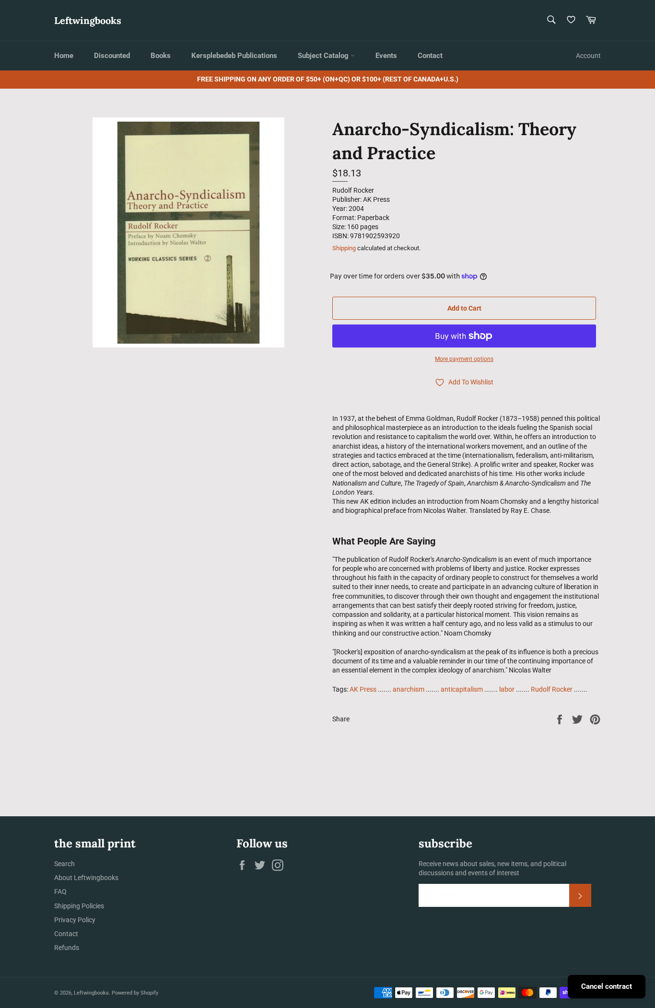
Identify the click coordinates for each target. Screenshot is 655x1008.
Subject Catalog (324, 55)
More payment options (464, 359)
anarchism (408, 689)
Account (588, 55)
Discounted (112, 55)
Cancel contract (606, 986)
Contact (430, 55)
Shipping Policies (79, 906)
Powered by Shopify (135, 993)
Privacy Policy (74, 920)
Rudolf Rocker (552, 689)
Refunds (66, 947)
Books (161, 55)
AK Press (363, 689)
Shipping (344, 248)
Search (64, 864)
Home (63, 55)
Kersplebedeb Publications (234, 55)
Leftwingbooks (87, 20)
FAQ (60, 891)
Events (386, 55)
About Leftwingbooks (86, 877)
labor (507, 689)
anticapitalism (462, 689)
